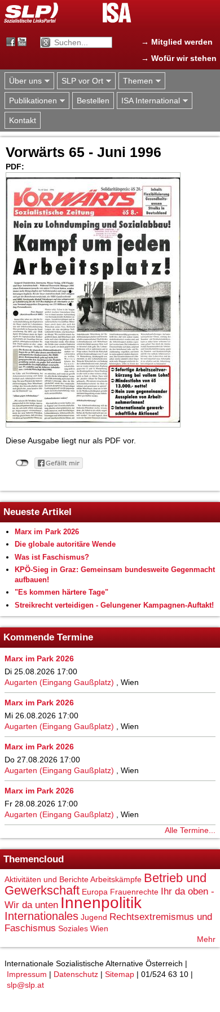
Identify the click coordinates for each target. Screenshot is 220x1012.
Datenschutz (76, 974)
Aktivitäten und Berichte (47, 879)
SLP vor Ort (80, 81)
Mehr (206, 939)
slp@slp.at (25, 984)
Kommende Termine (48, 637)
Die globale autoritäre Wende (65, 544)
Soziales (73, 928)
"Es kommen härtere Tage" (61, 592)
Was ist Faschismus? (52, 557)
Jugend (94, 917)
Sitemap (119, 974)
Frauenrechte (134, 891)
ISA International (148, 101)
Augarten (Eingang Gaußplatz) (59, 682)
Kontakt (22, 120)
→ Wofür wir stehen (179, 58)
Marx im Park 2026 (47, 531)
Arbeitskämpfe (116, 879)
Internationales (41, 916)
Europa (95, 891)
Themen (135, 81)
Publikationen (31, 101)
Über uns (23, 81)
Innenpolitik (101, 902)
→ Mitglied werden (177, 41)
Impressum (27, 974)
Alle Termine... (190, 830)
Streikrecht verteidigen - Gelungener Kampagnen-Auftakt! (114, 605)
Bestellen (93, 100)
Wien (99, 928)
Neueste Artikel (37, 512)
